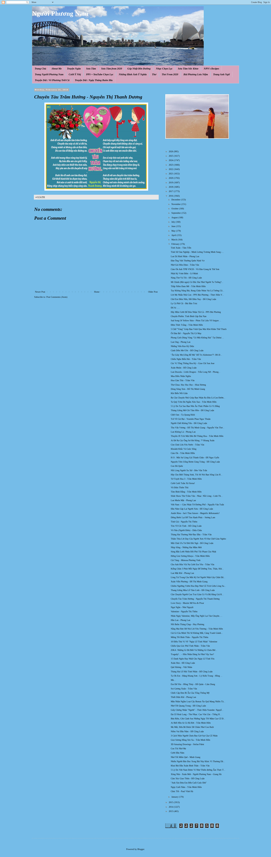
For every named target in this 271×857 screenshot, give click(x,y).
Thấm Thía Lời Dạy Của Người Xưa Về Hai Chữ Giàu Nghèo (198, 539)
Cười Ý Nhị (75, 74)
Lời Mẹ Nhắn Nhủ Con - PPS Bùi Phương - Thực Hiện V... (197, 295)
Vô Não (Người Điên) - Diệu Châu (186, 530)
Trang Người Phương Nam (49, 74)
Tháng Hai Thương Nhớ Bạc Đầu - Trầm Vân (191, 534)
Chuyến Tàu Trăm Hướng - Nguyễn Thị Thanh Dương (195, 599)
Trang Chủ (40, 68)
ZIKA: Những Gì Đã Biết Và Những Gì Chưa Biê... (194, 650)
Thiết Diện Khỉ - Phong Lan (183, 697)
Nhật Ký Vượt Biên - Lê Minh (184, 273)
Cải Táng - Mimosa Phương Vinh (185, 560)
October (175, 208)
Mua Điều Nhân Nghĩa (181, 376)
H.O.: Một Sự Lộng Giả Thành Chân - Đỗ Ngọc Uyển (195, 457)
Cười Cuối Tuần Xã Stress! (183, 483)
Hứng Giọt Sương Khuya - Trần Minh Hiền (190, 556)
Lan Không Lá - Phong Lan (183, 432)
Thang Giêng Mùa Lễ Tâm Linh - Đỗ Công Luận (193, 590)
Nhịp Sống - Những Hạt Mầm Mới (186, 547)
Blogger (140, 849)
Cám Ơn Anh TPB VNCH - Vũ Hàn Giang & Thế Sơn (195, 269)
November (176, 204)
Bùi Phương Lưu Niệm (195, 74)
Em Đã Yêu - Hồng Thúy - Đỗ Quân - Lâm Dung (193, 684)
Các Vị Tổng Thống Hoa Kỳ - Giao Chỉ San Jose (192, 363)
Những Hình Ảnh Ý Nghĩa (133, 74)
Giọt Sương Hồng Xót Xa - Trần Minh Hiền (190, 740)
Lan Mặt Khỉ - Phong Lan (182, 573)
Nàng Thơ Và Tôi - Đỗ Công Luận (186, 278)
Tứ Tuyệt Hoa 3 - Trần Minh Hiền (186, 479)
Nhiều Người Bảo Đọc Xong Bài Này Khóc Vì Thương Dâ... (198, 761)
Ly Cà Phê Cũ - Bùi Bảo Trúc (184, 303)
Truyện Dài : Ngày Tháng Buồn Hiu (94, 80)
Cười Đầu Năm (177, 753)
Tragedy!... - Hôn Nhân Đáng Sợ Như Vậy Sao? (192, 654)
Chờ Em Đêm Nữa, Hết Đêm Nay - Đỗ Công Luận (193, 299)
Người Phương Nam (60, 13)
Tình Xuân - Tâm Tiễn (181, 248)
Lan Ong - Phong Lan (180, 342)
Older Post (153, 292)
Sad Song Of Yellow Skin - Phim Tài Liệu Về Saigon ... (196, 320)
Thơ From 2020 (170, 74)
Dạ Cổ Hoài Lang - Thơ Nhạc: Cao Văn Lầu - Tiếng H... (196, 714)
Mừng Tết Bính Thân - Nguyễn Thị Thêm (189, 637)
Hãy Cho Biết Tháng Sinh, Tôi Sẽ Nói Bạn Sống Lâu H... (196, 474)
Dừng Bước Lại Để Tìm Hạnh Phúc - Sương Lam (193, 517)
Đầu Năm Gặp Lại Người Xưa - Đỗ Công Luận (192, 509)
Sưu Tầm (91, 68)
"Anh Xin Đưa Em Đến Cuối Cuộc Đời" (189, 783)
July (173, 222)
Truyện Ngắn (74, 68)
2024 (171, 160)
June (173, 226)
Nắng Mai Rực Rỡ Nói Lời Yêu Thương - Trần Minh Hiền (197, 629)
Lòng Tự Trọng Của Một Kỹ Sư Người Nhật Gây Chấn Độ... (198, 577)
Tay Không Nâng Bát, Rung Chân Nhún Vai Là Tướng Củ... (197, 290)
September (176, 213)
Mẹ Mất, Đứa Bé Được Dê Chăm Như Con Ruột (192, 727)
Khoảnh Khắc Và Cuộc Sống (183, 449)
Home (96, 292)
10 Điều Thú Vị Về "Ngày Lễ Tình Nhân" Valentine (194, 641)
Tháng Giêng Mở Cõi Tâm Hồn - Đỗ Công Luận (192, 410)
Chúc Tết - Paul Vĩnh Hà (182, 791)
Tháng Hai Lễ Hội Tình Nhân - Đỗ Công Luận (192, 671)
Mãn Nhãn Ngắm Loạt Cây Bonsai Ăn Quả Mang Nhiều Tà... (198, 701)
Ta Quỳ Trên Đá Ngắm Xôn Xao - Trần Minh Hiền (193, 402)
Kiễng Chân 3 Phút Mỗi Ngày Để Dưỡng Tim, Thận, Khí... (197, 569)
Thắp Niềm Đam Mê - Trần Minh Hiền (188, 286)
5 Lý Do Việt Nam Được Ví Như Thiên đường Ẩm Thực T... (198, 770)
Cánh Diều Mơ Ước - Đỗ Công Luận (187, 350)
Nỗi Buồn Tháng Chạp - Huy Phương (187, 624)
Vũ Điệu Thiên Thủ (179, 487)
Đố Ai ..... (175, 308)
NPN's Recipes (211, 68)
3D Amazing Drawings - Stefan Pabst (187, 744)
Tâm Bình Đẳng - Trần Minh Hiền (186, 492)
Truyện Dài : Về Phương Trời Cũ (52, 80)
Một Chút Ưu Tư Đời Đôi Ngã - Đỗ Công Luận (192, 543)
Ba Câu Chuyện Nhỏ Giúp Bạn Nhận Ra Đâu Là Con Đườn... (198, 398)
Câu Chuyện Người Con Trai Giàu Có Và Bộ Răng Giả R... (197, 594)
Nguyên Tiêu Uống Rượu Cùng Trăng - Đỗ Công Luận (195, 462)
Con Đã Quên (177, 466)
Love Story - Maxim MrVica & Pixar (187, 603)
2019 (171, 182)
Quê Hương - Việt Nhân (181, 667)
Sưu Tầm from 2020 (111, 68)
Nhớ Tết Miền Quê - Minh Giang (185, 757)
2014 (171, 807)
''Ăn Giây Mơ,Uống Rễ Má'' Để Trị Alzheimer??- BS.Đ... (196, 355)
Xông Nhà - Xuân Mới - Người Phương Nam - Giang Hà (196, 774)
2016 (171, 196)
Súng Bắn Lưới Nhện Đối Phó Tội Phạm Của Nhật (193, 551)
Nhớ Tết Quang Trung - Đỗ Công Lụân (188, 706)
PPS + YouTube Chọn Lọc (99, 74)
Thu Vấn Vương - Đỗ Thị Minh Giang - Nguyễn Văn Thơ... (197, 427)
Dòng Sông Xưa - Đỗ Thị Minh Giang (188, 389)
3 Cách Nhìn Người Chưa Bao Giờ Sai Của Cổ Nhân (194, 736)
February (175, 244)
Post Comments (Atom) (56, 297)
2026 (171, 151)
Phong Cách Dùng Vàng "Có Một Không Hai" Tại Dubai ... (197, 337)
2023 (171, 165)
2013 (171, 811)
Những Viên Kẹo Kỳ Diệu (182, 346)
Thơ (154, 74)
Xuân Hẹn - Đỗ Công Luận (183, 663)
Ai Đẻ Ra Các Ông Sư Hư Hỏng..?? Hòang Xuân (192, 440)
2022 (171, 169)
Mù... (173, 680)
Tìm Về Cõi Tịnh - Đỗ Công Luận (186, 526)
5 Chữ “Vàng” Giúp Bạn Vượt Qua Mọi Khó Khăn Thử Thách (198, 329)
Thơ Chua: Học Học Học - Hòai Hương (188, 385)
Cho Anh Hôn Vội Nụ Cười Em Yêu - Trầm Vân (192, 564)
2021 (171, 173)
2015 (171, 802)
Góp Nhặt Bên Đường (139, 68)
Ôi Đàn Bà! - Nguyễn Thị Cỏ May (186, 333)
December (176, 199)
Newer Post (40, 292)
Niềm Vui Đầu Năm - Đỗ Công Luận (187, 731)
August (174, 217)
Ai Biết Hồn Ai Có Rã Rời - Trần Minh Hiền (191, 723)
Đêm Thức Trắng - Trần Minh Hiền (187, 325)
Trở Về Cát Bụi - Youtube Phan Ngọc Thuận (190, 419)
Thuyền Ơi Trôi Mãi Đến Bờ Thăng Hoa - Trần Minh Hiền (197, 436)
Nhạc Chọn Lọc (164, 68)
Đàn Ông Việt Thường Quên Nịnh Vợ (187, 260)
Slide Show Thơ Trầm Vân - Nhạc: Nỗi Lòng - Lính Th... (197, 496)
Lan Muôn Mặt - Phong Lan (183, 500)
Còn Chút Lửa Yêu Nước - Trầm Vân (187, 445)
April (174, 235)
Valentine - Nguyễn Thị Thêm (184, 611)
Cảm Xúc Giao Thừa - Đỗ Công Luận (188, 778)
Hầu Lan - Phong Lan (180, 620)
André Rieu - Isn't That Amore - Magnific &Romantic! (195, 513)
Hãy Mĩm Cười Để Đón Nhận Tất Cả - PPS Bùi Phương (196, 312)
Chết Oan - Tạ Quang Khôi (183, 415)
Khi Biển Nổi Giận (179, 393)
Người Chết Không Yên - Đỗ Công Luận (189, 423)
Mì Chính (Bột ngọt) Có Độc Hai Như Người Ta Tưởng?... (197, 282)
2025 (171, 156)
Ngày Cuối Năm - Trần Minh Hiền (186, 787)
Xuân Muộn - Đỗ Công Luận (184, 368)
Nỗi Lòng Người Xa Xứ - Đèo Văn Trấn (189, 470)
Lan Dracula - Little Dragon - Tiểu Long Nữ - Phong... (195, 372)
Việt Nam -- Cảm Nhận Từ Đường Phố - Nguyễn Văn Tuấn (197, 504)
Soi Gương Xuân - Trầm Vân (184, 689)
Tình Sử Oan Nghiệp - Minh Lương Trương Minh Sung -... (197, 252)
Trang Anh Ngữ (221, 74)
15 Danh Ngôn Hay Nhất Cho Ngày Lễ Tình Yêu (192, 659)
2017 (171, 191)
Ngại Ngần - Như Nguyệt (182, 607)
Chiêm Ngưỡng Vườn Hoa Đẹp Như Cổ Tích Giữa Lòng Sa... (198, 586)
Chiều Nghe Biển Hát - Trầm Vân (186, 359)
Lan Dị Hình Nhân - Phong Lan (185, 256)
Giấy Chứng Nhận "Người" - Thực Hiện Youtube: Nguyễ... (197, 710)
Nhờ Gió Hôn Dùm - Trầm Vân (185, 265)
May (173, 231)
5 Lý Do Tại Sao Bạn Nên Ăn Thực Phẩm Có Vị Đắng (195, 406)
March (174, 239)
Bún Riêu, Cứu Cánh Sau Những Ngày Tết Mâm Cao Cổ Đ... (198, 718)
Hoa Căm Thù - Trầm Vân (182, 380)
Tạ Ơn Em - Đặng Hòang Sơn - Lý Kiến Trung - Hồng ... (196, 676)
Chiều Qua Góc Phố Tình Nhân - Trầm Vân (190, 646)
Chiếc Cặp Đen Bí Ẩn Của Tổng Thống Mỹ (190, 693)
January (175, 797)
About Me (56, 68)
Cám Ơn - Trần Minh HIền (183, 453)
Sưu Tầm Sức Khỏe (188, 68)
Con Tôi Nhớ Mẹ (178, 748)
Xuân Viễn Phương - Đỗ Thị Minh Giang (189, 581)
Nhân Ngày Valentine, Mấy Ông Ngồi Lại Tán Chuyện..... (196, 616)
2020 (171, 178)
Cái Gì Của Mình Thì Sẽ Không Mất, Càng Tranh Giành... (197, 633)
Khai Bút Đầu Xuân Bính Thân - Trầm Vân (190, 765)
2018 (171, 187)
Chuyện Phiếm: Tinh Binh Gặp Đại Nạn (188, 316)
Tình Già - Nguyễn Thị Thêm (184, 522)
